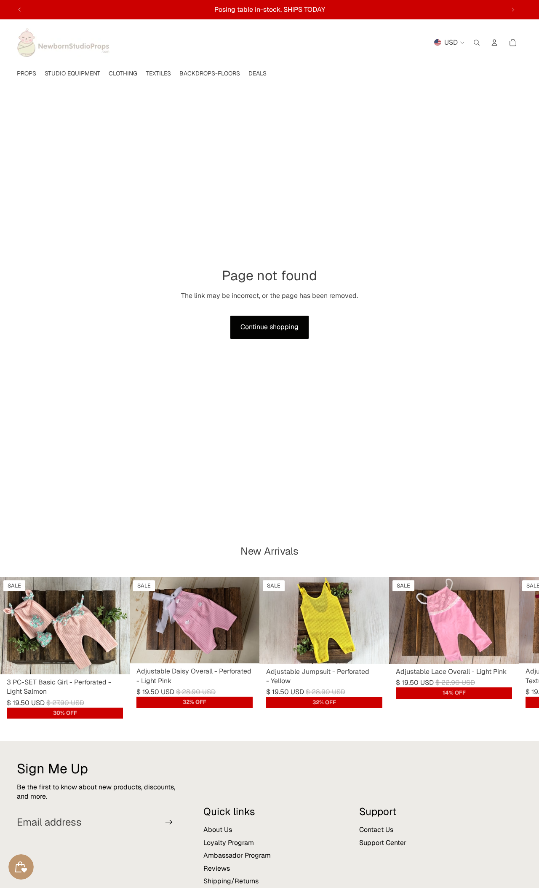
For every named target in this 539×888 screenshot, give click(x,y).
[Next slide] (513, 9)
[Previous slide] (20, 9)
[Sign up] (168, 822)
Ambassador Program (237, 855)
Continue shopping (269, 326)
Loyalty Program (228, 842)
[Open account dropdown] (494, 42)
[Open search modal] (476, 42)
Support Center (382, 842)
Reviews (216, 868)
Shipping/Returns (231, 881)
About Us (217, 829)
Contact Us (376, 829)
